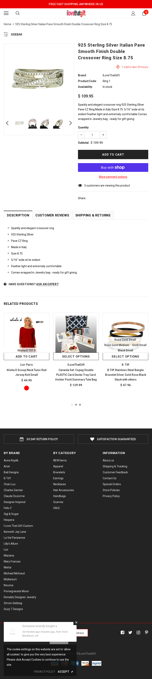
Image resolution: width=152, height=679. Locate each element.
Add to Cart (26, 356)
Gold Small (139, 345)
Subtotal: (83, 142)
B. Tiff (125, 364)
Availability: (85, 86)
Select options (76, 356)
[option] (39, 79)
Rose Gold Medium (116, 345)
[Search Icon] (18, 13)
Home (7, 24)
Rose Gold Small (125, 339)
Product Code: (87, 81)
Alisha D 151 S (26, 350)
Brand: (82, 75)
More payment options (113, 176)
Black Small (125, 350)
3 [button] (80, 405)
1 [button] (72, 405)
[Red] (26, 388)
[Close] (76, 622)
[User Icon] (133, 13)
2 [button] (76, 405)
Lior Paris (26, 364)
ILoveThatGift (111, 75)
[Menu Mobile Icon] (6, 13)
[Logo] (76, 13)
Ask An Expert (47, 284)
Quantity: (83, 127)
